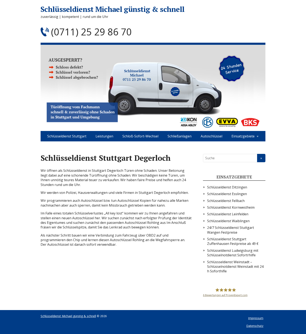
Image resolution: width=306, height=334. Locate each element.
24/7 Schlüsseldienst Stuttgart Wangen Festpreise (230, 229)
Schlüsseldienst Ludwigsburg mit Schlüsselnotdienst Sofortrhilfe (232, 252)
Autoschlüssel (211, 136)
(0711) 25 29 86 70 (91, 31)
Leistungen (104, 136)
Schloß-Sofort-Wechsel (140, 136)
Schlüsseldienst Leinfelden (227, 214)
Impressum (255, 318)
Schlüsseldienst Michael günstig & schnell (112, 9)
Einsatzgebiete (243, 136)
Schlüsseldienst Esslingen (227, 194)
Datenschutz (254, 326)
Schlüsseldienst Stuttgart (66, 136)
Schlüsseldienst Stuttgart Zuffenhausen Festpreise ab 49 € (233, 241)
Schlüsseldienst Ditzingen (227, 187)
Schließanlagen (180, 136)
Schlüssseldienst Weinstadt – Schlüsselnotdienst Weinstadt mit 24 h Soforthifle (235, 267)
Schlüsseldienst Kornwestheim (231, 207)
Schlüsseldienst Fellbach (226, 200)
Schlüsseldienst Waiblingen (228, 221)
